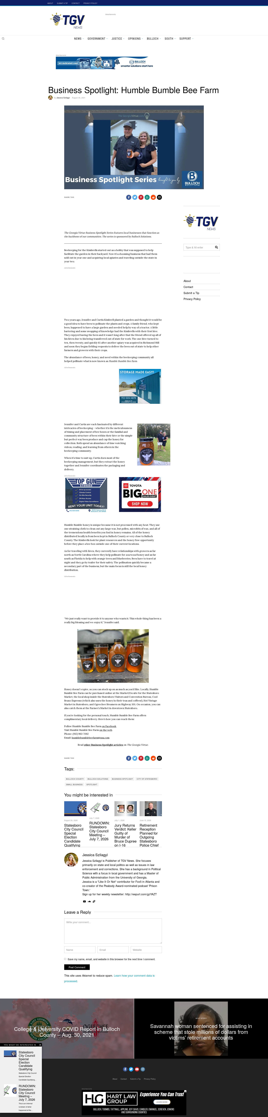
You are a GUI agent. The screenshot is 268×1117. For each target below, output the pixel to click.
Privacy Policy (192, 299)
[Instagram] (143, 1069)
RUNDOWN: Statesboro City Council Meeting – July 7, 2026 (99, 830)
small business (74, 784)
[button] (3, 38)
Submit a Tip (191, 293)
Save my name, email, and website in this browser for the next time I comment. (111, 959)
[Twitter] (131, 1069)
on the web (105, 730)
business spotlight (122, 779)
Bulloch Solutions (98, 779)
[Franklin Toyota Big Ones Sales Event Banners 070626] (140, 494)
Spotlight (92, 784)
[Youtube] (137, 1069)
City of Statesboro (147, 779)
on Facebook (109, 726)
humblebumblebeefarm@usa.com (90, 737)
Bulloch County (75, 779)
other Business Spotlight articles (103, 744)
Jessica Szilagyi (63, 97)
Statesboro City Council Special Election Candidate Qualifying (73, 835)
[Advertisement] (156, 22)
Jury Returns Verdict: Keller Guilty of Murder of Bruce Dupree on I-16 (125, 835)
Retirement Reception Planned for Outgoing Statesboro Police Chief (149, 835)
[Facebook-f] (125, 1069)
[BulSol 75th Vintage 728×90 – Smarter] (106, 62)
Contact (188, 287)
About (187, 281)
